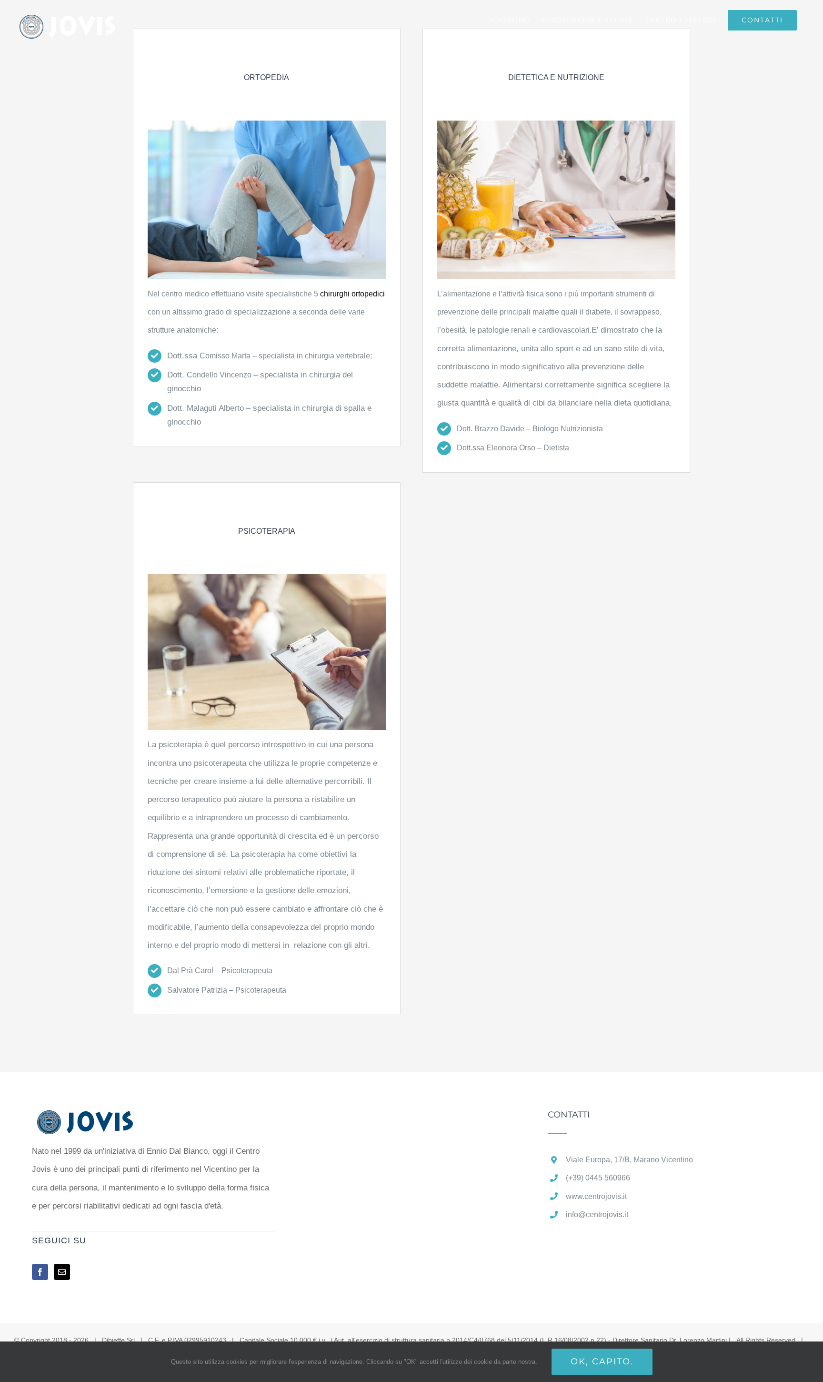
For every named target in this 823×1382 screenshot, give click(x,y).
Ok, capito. (602, 1361)
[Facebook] (40, 1272)
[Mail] (62, 1272)
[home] (100, 1119)
